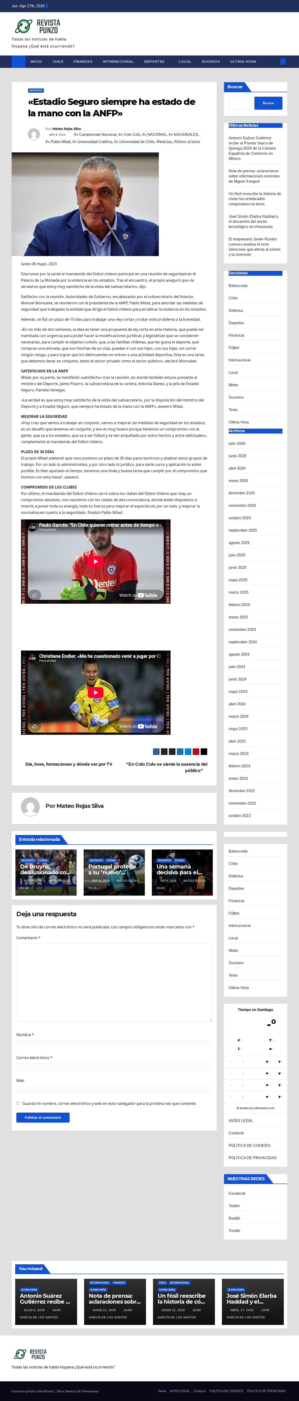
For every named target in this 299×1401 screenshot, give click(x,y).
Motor (233, 385)
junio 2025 (238, 568)
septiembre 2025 (243, 530)
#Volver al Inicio (187, 142)
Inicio (36, 61)
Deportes (155, 61)
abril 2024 (237, 704)
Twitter (234, 1206)
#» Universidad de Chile (134, 142)
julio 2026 (237, 443)
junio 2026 (238, 456)
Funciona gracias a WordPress (33, 1391)
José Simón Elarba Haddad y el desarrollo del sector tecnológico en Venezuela (253, 221)
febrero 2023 (239, 766)
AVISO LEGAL (241, 1121)
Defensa (236, 311)
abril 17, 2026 (242, 1310)
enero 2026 (238, 481)
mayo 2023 (238, 729)
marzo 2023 (239, 754)
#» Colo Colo (129, 134)
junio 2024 (238, 679)
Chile (58, 61)
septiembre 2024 (243, 642)
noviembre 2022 (242, 803)
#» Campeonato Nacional (95, 134)
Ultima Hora (243, 61)
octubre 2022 (240, 816)
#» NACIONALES (183, 134)
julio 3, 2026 (35, 1310)
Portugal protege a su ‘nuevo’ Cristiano (112, 872)
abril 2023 (237, 741)
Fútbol (43, 860)
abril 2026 (237, 468)
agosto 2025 (239, 543)
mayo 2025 (238, 580)
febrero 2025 (239, 605)
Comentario (28, 937)
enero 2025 (238, 617)
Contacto (236, 1133)
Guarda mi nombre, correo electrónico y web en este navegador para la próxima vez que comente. (109, 1103)
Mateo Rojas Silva (66, 129)
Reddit (234, 1218)
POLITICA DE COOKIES (250, 1145)
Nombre (25, 1034)
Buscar (235, 86)
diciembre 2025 (242, 493)
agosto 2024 (239, 654)
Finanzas (83, 61)
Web (20, 1080)
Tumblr (234, 1231)
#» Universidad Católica (92, 142)
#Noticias (164, 142)
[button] (275, 61)
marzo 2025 (239, 592)
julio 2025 (237, 555)
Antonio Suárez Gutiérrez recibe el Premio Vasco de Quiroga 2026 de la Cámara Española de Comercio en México (252, 148)
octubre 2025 (240, 518)
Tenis (233, 410)
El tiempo (243, 1108)
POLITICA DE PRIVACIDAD (253, 1158)
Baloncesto (238, 286)
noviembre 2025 (242, 505)
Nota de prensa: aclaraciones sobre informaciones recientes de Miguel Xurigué (254, 176)
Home (162, 1391)
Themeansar (90, 1391)
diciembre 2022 (242, 791)
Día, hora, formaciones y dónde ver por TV (68, 764)
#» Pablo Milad (58, 142)
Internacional (118, 61)
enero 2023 (238, 778)
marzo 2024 (239, 716)
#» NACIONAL (154, 134)
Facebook (237, 1193)
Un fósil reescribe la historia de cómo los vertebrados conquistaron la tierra (255, 199)
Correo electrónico (34, 1057)
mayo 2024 (238, 692)
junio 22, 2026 (105, 1310)
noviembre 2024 (242, 630)
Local (185, 61)
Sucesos (211, 61)
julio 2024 (237, 667)
